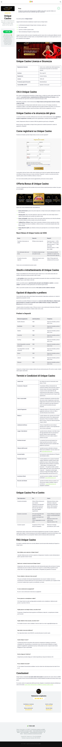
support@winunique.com (47, 451)
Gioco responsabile (25, 732)
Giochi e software (49, 704)
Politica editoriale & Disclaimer (36, 732)
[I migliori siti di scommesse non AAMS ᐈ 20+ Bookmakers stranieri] (31, 2)
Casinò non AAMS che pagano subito (24, 730)
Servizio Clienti (49, 708)
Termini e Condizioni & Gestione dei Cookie (33, 733)
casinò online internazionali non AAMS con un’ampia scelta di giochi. (39, 684)
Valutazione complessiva (38, 696)
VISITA (7, 31)
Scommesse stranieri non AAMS (38, 729)
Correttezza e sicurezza (28, 704)
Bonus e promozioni (28, 708)
